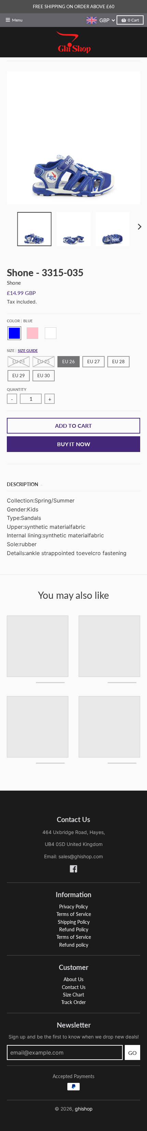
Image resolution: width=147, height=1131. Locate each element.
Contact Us (73, 987)
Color (19, 321)
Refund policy (73, 945)
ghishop (84, 1109)
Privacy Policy (73, 906)
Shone (14, 283)
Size (22, 350)
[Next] (139, 227)
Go (132, 1052)
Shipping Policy (74, 922)
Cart (133, 20)
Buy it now (73, 444)
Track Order (73, 1002)
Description (22, 484)
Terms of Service (73, 914)
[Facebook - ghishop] (73, 869)
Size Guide (28, 350)
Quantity (16, 389)
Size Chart (73, 995)
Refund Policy (73, 929)
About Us (73, 979)
